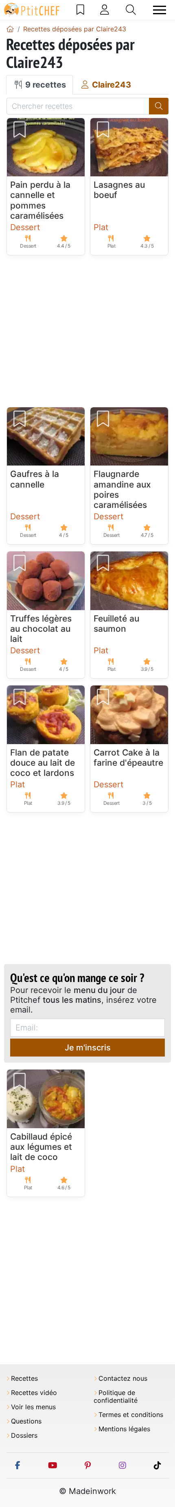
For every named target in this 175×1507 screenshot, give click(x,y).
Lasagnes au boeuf (119, 190)
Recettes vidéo (34, 1393)
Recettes (24, 1378)
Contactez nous (122, 1378)
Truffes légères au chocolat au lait (41, 628)
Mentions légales (124, 1429)
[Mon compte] (104, 10)
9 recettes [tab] (44, 85)
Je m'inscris (88, 1047)
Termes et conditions (130, 1415)
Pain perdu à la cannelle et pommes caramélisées (40, 200)
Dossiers (24, 1435)
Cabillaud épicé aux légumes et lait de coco (41, 1146)
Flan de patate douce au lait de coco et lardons (42, 762)
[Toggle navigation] (159, 10)
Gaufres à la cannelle (34, 479)
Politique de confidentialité (116, 1396)
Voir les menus (33, 1407)
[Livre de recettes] (80, 10)
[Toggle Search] (131, 10)
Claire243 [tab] (110, 85)
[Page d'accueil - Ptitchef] (10, 29)
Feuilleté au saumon (116, 623)
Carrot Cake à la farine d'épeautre (128, 757)
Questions (26, 1421)
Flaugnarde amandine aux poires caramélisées (122, 489)
